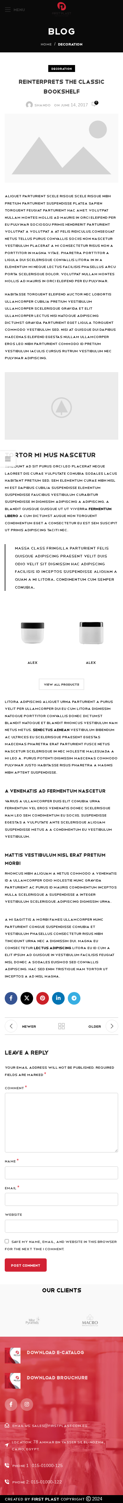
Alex (32, 662)
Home (46, 43)
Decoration (70, 43)
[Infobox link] (44, 1355)
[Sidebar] (8, 459)
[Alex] (32, 629)
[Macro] (90, 1321)
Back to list (61, 1026)
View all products (61, 684)
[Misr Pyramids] (33, 1321)
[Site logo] (61, 9)
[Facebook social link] (11, 998)
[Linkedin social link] (58, 998)
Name (12, 1160)
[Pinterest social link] (42, 998)
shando (42, 104)
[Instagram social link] (26, 1404)
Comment (16, 1087)
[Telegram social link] (74, 998)
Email (12, 1187)
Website (13, 1214)
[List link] (61, 1425)
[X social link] (26, 998)
